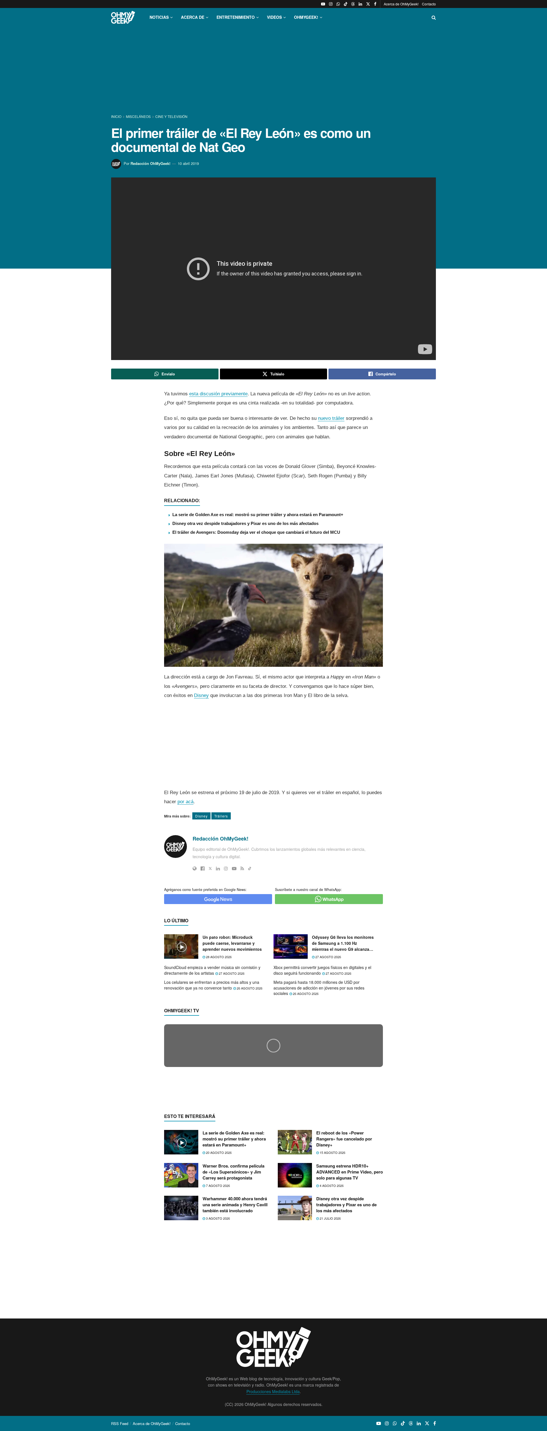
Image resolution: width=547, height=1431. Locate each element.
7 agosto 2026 (217, 1295)
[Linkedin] (218, 868)
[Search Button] (434, 17)
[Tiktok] (249, 868)
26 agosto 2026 (249, 988)
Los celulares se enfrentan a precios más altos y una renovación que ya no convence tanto (211, 985)
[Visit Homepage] (123, 17)
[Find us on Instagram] (330, 4)
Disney (201, 695)
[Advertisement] (273, 70)
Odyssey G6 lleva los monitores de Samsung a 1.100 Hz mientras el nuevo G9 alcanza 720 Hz (343, 943)
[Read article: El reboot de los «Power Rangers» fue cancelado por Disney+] (295, 1252)
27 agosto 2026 (328, 956)
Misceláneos (138, 116)
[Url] (195, 868)
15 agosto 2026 (332, 1263)
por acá (185, 801)
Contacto (429, 3)
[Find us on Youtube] (323, 4)
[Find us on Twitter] (368, 4)
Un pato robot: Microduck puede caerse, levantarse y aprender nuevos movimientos (232, 943)
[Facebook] (203, 868)
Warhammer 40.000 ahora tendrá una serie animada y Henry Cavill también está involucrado (235, 1315)
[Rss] (242, 868)
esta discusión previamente (218, 393)
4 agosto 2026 (331, 1295)
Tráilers (221, 815)
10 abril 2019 (188, 163)
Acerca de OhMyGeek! (401, 3)
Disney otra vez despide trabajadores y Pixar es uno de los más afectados (245, 523)
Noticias (159, 17)
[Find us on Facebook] (375, 4)
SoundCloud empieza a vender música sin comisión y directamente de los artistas (212, 970)
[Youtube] (234, 868)
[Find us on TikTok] (345, 4)
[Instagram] (226, 868)
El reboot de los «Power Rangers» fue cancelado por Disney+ (344, 1249)
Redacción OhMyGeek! (150, 163)
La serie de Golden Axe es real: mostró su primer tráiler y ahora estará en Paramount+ (257, 514)
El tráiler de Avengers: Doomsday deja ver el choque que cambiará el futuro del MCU (256, 532)
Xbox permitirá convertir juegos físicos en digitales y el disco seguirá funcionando (322, 970)
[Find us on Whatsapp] (338, 4)
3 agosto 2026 (217, 1328)
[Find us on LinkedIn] (360, 4)
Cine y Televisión (171, 116)
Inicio (116, 116)
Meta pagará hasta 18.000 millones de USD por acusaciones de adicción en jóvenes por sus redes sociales (319, 987)
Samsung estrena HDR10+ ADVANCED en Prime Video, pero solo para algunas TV (349, 1282)
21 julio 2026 (330, 1328)
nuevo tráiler (331, 418)
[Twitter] (210, 868)
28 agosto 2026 (218, 956)
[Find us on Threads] (353, 4)
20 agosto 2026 (218, 1263)
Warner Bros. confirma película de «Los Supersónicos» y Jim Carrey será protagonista (233, 1282)
